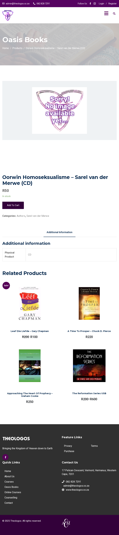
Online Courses (12, 492)
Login (101, 3)
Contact (8, 502)
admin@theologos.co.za (17, 3)
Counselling (10, 497)
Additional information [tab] (59, 232)
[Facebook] (5, 457)
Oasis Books (11, 487)
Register (112, 3)
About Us (9, 476)
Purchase (69, 451)
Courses (9, 481)
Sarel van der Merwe (37, 215)
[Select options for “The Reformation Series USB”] (85, 374)
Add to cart (13, 205)
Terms (94, 445)
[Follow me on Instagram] (95, 3)
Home (7, 471)
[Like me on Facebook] (90, 3)
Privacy (68, 445)
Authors (21, 215)
